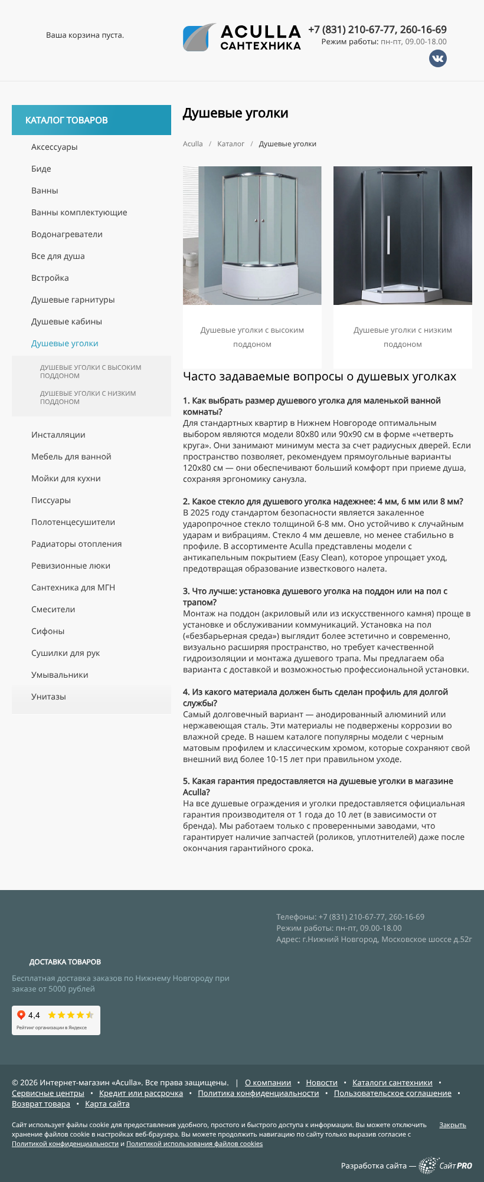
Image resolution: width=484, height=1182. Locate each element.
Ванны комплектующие (79, 212)
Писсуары (51, 500)
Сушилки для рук (65, 653)
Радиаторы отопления (76, 544)
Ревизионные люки (70, 566)
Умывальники (60, 675)
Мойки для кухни (66, 478)
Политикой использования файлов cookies (194, 1144)
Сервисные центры (48, 1093)
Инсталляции (58, 435)
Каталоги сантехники (392, 1082)
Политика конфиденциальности (258, 1093)
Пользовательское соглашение (393, 1093)
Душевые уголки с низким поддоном (88, 397)
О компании (268, 1082)
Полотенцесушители (73, 522)
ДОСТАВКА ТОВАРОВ (65, 962)
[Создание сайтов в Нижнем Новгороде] (445, 1171)
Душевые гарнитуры (73, 300)
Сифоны (47, 631)
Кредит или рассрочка (141, 1093)
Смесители (53, 609)
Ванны (44, 190)
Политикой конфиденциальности (65, 1144)
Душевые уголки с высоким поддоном (91, 371)
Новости (322, 1082)
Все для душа (58, 256)
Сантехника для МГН (73, 587)
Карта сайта (107, 1103)
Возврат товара (41, 1103)
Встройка (50, 278)
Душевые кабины (66, 321)
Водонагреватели (67, 234)
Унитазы (48, 696)
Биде (41, 169)
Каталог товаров (66, 120)
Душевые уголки (65, 343)
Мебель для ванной (71, 456)
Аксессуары (54, 147)
